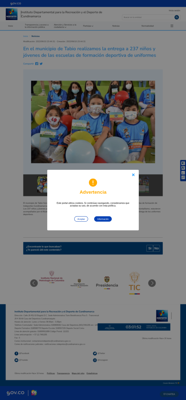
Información (103, 219)
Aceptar (81, 219)
